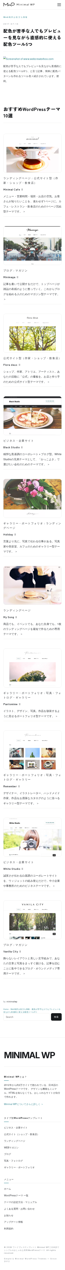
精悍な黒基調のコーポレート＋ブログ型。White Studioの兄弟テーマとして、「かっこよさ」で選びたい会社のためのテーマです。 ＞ (32, 459)
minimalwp (11, 1001)
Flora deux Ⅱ (12, 365)
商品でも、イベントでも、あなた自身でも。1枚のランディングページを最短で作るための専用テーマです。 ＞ (32, 629)
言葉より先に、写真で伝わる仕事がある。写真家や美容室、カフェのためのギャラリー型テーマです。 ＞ (31, 546)
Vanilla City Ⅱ (12, 951)
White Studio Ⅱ (13, 869)
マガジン (21, 270)
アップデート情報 (13, 1221)
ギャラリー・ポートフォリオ (23, 523)
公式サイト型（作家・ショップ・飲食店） (32, 358)
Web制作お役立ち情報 (15, 17)
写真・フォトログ (13, 1160)
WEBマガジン (11, 1147)
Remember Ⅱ (11, 786)
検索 (56, 1017)
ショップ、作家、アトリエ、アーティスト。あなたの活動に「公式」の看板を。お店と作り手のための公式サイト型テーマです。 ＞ (31, 377)
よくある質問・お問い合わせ (19, 1208)
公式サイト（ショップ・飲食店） (21, 1134)
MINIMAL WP (29, 1055)
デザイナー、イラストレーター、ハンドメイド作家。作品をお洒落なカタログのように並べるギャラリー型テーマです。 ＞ (31, 798)
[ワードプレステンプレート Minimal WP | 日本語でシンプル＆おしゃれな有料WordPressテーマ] (19, 4)
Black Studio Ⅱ (13, 447)
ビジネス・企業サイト (18, 440)
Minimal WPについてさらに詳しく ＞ (24, 1104)
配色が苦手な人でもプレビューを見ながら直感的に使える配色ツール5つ (32, 1010)
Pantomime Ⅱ (12, 704)
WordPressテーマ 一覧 (16, 1195)
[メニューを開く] (59, 4)
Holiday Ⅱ (10, 534)
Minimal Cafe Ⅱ (13, 189)
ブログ (7, 270)
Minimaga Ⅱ (11, 277)
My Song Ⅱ (10, 617)
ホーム (7, 1188)
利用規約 (9, 1228)
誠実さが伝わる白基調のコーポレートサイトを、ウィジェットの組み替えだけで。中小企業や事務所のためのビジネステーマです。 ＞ (31, 881)
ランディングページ (17, 178)
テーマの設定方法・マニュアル (20, 1202)
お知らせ (9, 1215)
